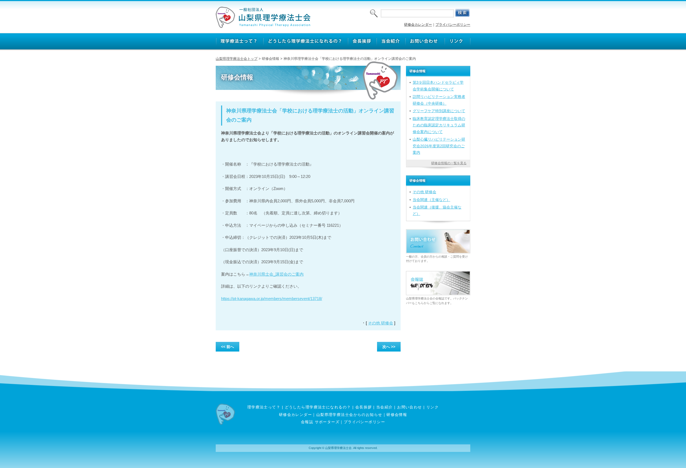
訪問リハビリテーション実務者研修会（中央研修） (439, 99)
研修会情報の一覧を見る (449, 163)
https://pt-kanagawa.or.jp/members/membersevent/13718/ (271, 298)
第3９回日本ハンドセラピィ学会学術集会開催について (438, 85)
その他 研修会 (380, 323)
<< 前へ (227, 347)
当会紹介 (384, 407)
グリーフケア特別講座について (439, 111)
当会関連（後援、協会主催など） (437, 210)
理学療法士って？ (264, 407)
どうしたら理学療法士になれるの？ (318, 407)
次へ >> (388, 347)
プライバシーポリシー (452, 25)
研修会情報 (396, 414)
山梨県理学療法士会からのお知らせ (349, 414)
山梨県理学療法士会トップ (237, 59)
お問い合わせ (409, 407)
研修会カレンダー (418, 25)
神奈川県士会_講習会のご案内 (276, 274)
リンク (432, 407)
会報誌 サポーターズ (320, 422)
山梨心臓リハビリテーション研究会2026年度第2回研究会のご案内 (439, 146)
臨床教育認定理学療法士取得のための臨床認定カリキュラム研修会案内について (439, 125)
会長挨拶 (363, 407)
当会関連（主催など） (431, 200)
